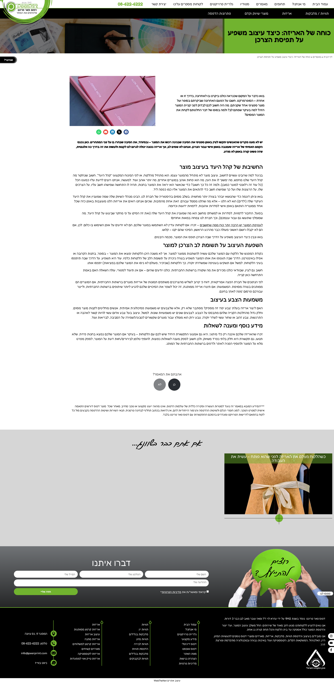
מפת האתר (190, 653)
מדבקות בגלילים (138, 634)
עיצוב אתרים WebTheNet (167, 680)
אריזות (96, 624)
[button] (317, 13)
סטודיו (244, 4)
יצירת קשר (159, 4)
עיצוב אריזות (92, 634)
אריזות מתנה (92, 639)
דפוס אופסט (189, 649)
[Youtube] (331, 643)
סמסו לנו (325, 593)
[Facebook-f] (331, 650)
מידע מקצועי (189, 639)
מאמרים (262, 4)
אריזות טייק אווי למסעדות (85, 658)
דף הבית (328, 56)
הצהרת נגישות (188, 658)
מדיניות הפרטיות (171, 592)
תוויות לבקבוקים (139, 658)
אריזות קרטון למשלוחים (86, 644)
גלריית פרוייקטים (221, 4)
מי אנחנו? (298, 4)
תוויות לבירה (141, 644)
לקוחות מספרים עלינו (188, 4)
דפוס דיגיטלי (189, 644)
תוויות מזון (142, 639)
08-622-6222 (130, 4)
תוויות (145, 624)
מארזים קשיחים (91, 649)
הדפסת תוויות (140, 649)
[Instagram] (331, 636)
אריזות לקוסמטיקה (89, 653)
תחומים (280, 4)
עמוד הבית (320, 4)
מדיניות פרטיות (188, 663)
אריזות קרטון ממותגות (87, 629)
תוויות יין (143, 629)
